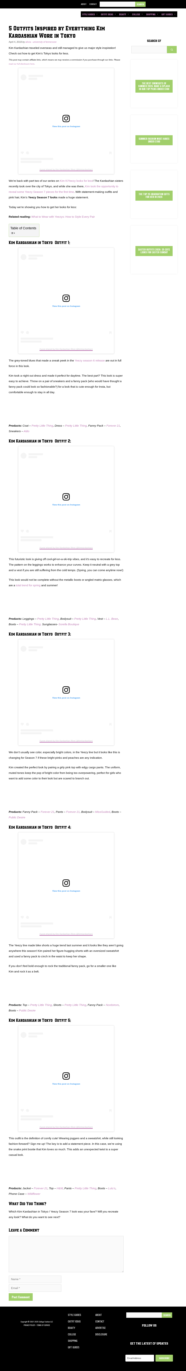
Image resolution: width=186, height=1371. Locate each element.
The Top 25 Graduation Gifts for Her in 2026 (154, 195)
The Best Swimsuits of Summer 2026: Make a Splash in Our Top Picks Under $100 (154, 86)
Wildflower (33, 1193)
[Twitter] (156, 4)
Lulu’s (112, 1188)
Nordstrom (112, 1004)
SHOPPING (72, 1341)
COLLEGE (72, 1334)
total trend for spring (28, 585)
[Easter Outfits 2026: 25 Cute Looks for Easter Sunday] (154, 271)
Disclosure (101, 1334)
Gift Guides (167, 14)
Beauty (122, 14)
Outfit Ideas (107, 14)
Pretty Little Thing (42, 425)
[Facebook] (150, 4)
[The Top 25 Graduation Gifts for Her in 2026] (154, 215)
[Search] (140, 4)
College (136, 14)
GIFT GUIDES (73, 1347)
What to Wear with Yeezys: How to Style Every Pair (63, 216)
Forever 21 (113, 425)
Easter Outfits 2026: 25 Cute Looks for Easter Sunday (154, 251)
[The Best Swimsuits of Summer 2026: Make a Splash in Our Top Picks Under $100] (154, 105)
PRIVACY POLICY (29, 1325)
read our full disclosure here (21, 64)
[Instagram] (163, 4)
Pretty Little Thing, (30, 624)
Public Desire (17, 817)
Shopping (150, 14)
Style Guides (88, 14)
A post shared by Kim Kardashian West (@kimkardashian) (66, 169)
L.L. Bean (112, 618)
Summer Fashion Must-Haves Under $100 (154, 140)
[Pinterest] (169, 4)
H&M (60, 1188)
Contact (93, 4)
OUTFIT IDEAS (74, 1321)
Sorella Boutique (69, 624)
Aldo (26, 431)
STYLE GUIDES (74, 1315)
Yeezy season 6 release (90, 360)
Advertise (100, 1328)
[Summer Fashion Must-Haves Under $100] (154, 160)
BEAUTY (71, 1328)
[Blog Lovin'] (176, 4)
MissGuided (102, 811)
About (83, 4)
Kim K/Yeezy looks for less (76, 180)
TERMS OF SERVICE (43, 1325)
